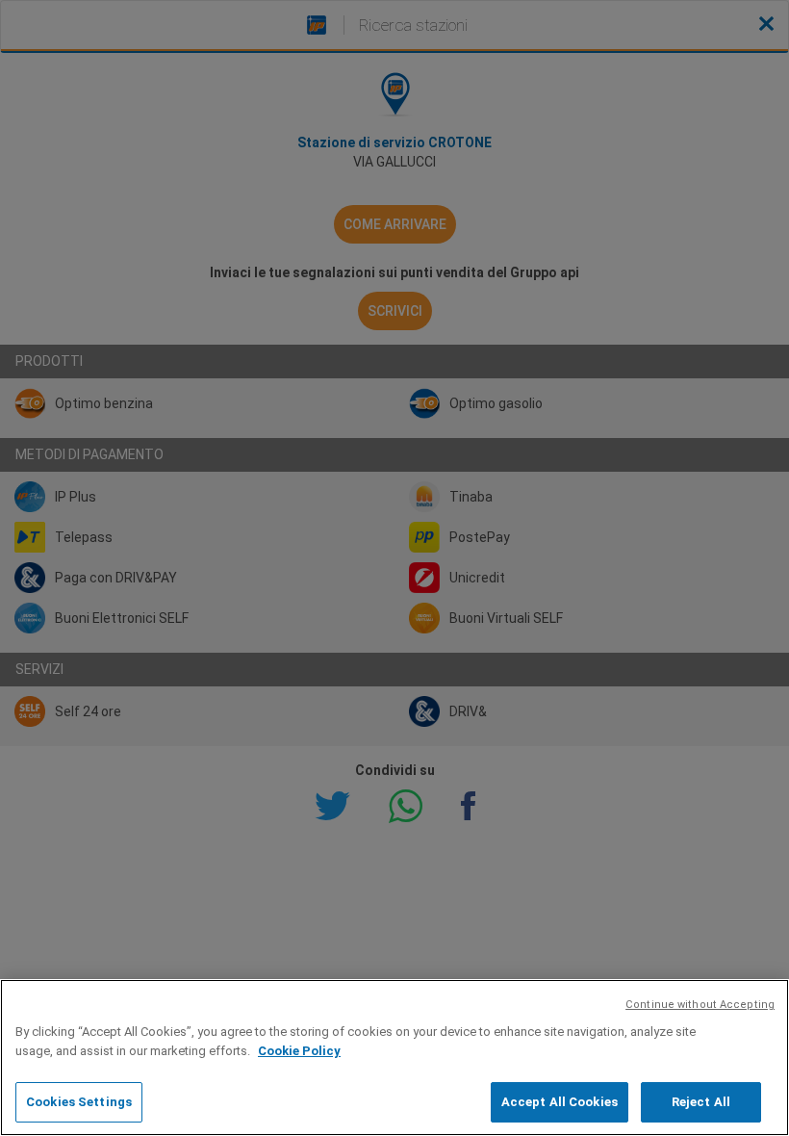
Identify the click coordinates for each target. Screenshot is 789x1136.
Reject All (701, 1102)
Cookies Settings (79, 1102)
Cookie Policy (299, 1051)
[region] (394, 1057)
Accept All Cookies (559, 1102)
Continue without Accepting (700, 1004)
